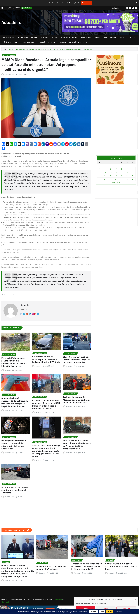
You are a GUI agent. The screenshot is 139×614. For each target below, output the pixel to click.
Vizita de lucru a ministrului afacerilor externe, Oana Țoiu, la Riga (121, 566)
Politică (123, 37)
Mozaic (34, 37)
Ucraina (51, 42)
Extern (55, 37)
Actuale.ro (11, 22)
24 (133, 176)
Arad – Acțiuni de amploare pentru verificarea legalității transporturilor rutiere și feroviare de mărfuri (46, 404)
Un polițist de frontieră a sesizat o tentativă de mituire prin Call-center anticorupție (13, 445)
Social (133, 37)
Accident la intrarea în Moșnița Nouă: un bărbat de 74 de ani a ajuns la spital (77, 399)
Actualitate (23, 37)
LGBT (105, 37)
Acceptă (85, 608)
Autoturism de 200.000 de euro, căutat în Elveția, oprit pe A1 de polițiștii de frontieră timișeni (77, 445)
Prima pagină (8, 37)
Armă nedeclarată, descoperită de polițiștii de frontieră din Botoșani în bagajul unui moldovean (14, 402)
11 (99, 172)
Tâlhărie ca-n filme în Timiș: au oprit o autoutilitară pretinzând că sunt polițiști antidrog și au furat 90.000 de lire (46, 450)
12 (105, 172)
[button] (135, 599)
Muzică (113, 37)
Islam (97, 37)
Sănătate (7, 42)
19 (105, 176)
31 (133, 179)
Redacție (8, 74)
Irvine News (58, 599)
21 (116, 176)
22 (121, 176)
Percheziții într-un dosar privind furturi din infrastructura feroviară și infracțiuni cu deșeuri (14, 362)
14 (116, 172)
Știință (42, 42)
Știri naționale (29, 42)
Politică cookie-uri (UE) (79, 42)
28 (116, 179)
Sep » (118, 182)
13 (110, 172)
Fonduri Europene (69, 37)
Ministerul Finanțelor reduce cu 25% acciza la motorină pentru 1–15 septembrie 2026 (86, 566)
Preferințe (126, 608)
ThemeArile (5, 602)
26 (105, 179)
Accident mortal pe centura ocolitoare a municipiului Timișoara (14, 490)
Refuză (106, 608)
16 (127, 172)
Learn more (86, 3)
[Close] (137, 3)
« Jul (113, 182)
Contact (62, 42)
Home (5, 49)
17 (133, 172)
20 (110, 176)
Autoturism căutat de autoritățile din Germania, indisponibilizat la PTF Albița (46, 359)
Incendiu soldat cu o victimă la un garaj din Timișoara (51, 567)
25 (99, 179)
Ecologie (44, 37)
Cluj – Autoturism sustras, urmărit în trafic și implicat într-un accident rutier (76, 359)
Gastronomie (85, 37)
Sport (16, 42)
